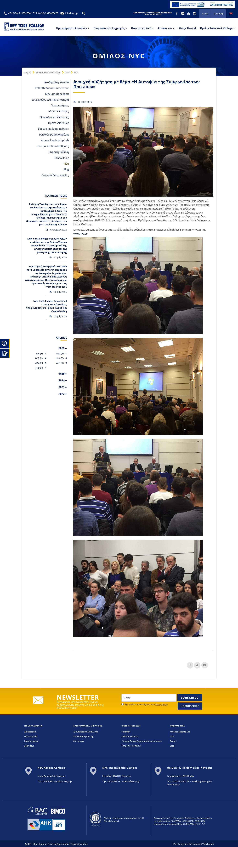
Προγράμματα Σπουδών (71, 28)
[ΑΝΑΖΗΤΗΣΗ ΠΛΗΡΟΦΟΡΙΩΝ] (5, 343)
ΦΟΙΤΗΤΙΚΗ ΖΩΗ (131, 725)
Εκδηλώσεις (62, 158)
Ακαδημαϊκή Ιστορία (56, 82)
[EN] (231, 13)
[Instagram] (194, 13)
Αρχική (27, 72)
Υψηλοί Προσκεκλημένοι (54, 134)
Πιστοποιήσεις (60, 105)
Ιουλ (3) (60, 358)
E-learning (218, 13)
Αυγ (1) (60, 362)
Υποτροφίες (78, 741)
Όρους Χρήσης (161, 704)
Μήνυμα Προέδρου (57, 94)
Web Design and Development (187, 843)
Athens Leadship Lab (180, 731)
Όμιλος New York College (216, 28)
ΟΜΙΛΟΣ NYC (177, 725)
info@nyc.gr (71, 13)
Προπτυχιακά (30, 736)
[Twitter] (197, 665)
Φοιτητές (125, 731)
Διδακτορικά (30, 731)
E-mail (205, 13)
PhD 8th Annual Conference (52, 88)
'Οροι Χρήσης (39, 843)
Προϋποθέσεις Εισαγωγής (85, 731)
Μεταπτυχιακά (31, 741)
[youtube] (189, 13)
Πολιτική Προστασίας (58, 843)
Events (173, 741)
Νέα (67, 72)
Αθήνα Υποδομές (58, 111)
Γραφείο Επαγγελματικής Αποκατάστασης (141, 741)
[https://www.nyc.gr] (24, 27)
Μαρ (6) (39, 362)
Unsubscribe (190, 706)
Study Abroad (187, 28)
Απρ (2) (39, 367)
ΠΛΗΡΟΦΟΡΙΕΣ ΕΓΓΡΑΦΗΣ (88, 725)
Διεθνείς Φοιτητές (129, 736)
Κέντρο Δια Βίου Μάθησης (53, 146)
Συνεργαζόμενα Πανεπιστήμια (50, 99)
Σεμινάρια (29, 745)
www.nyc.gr (80, 233)
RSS (29, 843)
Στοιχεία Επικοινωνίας (55, 175)
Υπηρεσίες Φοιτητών (131, 745)
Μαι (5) (60, 353)
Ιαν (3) (39, 353)
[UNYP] (153, 13)
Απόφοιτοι (165, 28)
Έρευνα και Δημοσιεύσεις (53, 129)
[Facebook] (177, 13)
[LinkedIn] (183, 13)
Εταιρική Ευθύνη (58, 152)
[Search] (83, 13)
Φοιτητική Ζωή (141, 28)
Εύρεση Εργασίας (79, 843)
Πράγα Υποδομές (58, 123)
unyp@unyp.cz (205, 781)
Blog (66, 169)
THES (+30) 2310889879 (45, 13)
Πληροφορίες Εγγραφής (109, 28)
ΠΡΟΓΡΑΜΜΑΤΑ (33, 725)
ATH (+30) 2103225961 (20, 13)
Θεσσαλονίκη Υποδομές (54, 117)
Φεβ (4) (39, 358)
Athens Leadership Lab (55, 140)
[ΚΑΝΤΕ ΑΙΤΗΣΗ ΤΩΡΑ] (5, 353)
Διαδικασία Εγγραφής (83, 736)
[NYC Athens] (202, 4)
